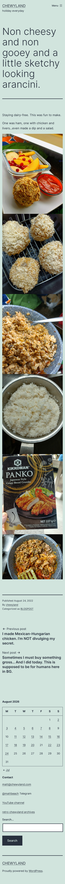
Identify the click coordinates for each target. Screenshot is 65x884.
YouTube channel (13, 802)
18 (15, 745)
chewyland (14, 6)
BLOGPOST (27, 608)
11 (15, 736)
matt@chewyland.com (16, 784)
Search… (8, 819)
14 (41, 736)
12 (24, 736)
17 (6, 745)
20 (32, 745)
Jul (8, 770)
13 (32, 736)
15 (49, 736)
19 (24, 745)
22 (49, 745)
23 (58, 745)
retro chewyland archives (18, 812)
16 (58, 736)
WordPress (35, 870)
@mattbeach (10, 793)
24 (7, 753)
